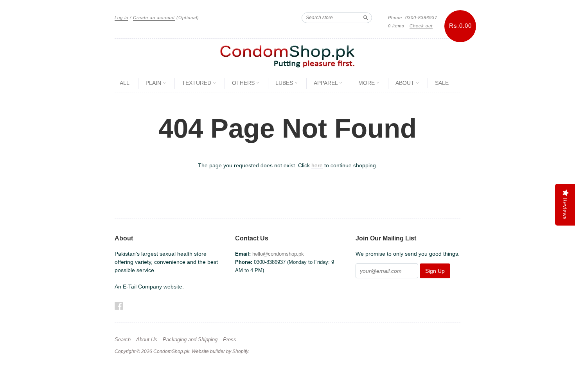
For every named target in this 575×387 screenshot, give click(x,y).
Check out (421, 25)
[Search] (365, 17)
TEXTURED (197, 83)
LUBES (285, 83)
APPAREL (326, 83)
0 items (396, 25)
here (317, 165)
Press (229, 339)
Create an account (154, 17)
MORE (367, 83)
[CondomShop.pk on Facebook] (119, 306)
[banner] (287, 56)
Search (123, 339)
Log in (121, 17)
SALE (442, 83)
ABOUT (405, 83)
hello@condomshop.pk (278, 254)
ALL (124, 83)
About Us (146, 339)
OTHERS (244, 83)
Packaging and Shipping (190, 339)
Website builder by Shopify (220, 351)
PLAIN (154, 83)
